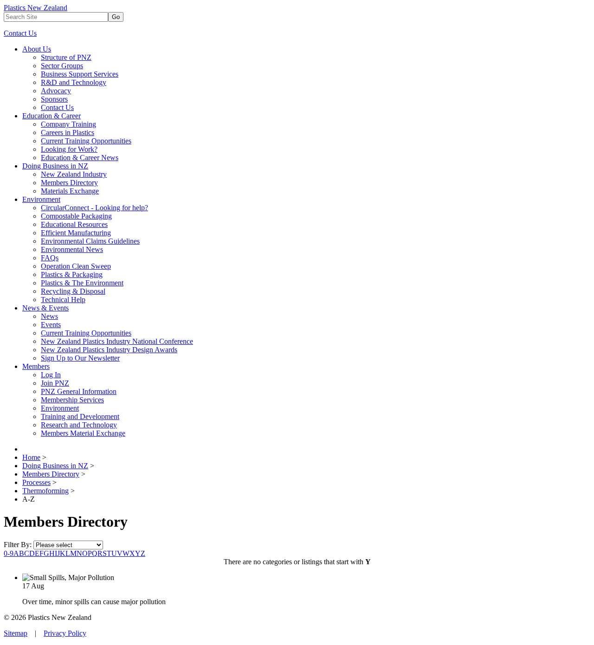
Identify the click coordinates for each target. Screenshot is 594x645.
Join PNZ (55, 383)
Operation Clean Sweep (76, 266)
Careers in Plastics (67, 132)
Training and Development (80, 416)
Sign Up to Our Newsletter (80, 358)
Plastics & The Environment (82, 283)
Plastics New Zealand (35, 8)
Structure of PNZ (66, 57)
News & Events (45, 308)
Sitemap (15, 633)
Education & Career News (79, 157)
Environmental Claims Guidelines (90, 241)
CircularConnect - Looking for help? (94, 208)
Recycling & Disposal (73, 291)
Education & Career (51, 116)
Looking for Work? (69, 149)
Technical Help (63, 299)
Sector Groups (62, 66)
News (49, 316)
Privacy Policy (65, 633)
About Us (36, 49)
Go (116, 16)
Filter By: (18, 544)
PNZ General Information (78, 391)
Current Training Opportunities (86, 141)
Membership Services (72, 400)
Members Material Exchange (83, 433)
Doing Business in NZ (55, 166)
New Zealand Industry (74, 174)
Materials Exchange (70, 191)
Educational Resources (74, 224)
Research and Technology (79, 425)
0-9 (8, 553)
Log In (51, 375)
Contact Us (20, 33)
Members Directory (69, 183)
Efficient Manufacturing (76, 233)
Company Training (68, 124)
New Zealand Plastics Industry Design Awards (109, 350)
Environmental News (72, 249)
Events (51, 325)
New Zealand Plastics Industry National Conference (117, 341)
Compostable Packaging (76, 216)
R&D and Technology (73, 82)
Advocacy (56, 91)
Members (36, 366)
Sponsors (54, 99)
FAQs (49, 258)
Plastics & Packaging (72, 274)
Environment (41, 199)
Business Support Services (79, 74)
